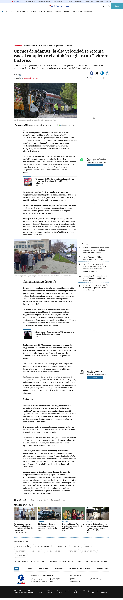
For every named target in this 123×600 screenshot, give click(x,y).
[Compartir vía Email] (107, 73)
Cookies (68, 591)
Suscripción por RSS (95, 580)
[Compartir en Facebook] (91, 73)
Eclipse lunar (21, 556)
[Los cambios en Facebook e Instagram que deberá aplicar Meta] (73, 513)
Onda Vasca (53, 581)
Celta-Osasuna (60, 546)
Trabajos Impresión (95, 578)
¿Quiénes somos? (103, 569)
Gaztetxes (89, 546)
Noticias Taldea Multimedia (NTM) (40, 581)
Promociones (43, 569)
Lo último (84, 244)
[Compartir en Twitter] (97, 73)
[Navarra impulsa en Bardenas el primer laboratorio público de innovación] (25, 513)
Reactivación (72, 551)
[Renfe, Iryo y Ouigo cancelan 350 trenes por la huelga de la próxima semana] (28, 335)
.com (16, 569)
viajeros (39, 500)
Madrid (25, 500)
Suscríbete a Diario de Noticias (79, 569)
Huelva (64, 500)
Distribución (73, 578)
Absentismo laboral (42, 546)
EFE (87, 533)
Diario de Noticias (55, 578)
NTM (15, 74)
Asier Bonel (36, 551)
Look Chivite (75, 546)
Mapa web (73, 580)
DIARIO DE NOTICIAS (20, 533)
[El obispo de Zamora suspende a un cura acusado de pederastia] (49, 513)
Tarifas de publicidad (76, 581)
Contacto (29, 569)
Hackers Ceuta (21, 551)
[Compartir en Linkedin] (102, 73)
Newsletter (58, 569)
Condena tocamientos (53, 551)
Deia (32, 578)
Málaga (32, 500)
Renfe (46, 500)
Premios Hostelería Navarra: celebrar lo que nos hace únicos (47, 46)
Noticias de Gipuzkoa (56, 580)
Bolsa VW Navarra (89, 551)
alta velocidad (55, 500)
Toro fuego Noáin (22, 546)
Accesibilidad (83, 591)
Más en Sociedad (23, 505)
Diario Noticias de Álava (37, 580)
